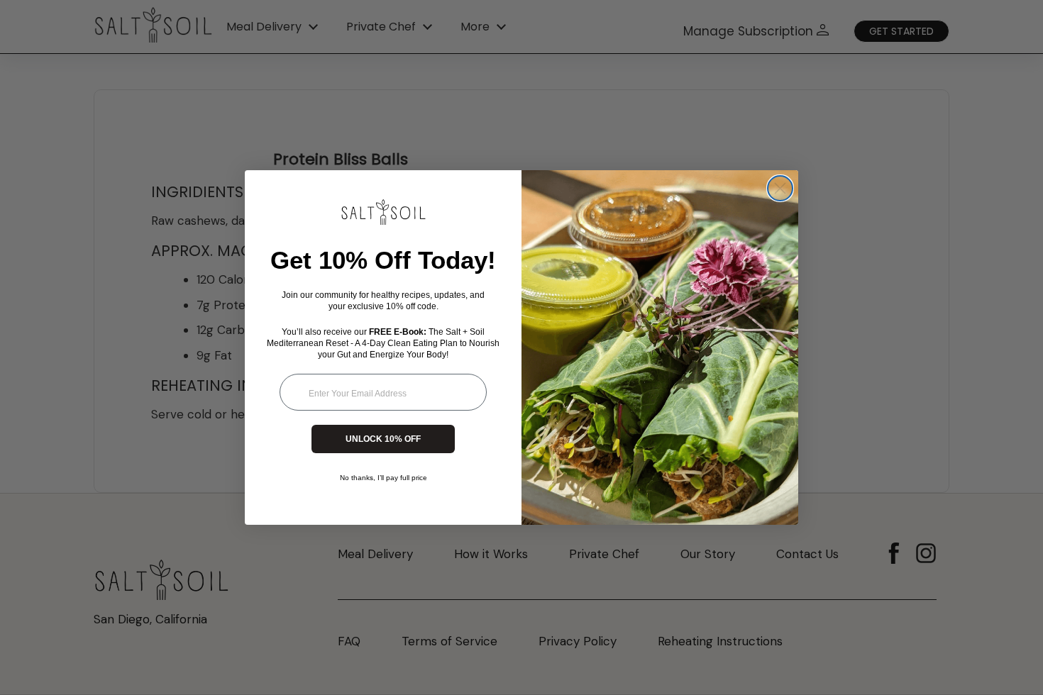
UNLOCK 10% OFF (383, 439)
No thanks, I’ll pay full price (383, 478)
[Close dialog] (780, 188)
